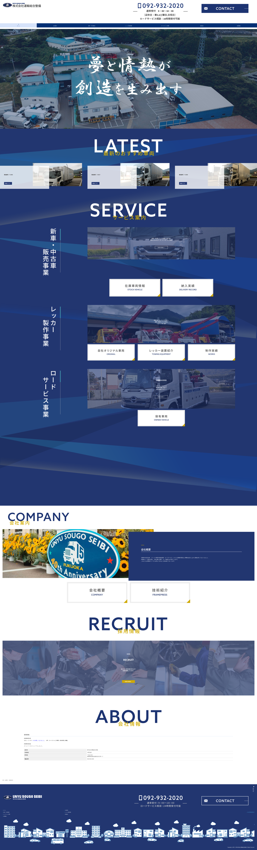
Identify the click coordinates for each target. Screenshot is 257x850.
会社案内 (55, 25)
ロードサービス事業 (165, 25)
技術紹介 (202, 25)
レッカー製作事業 (128, 25)
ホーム (18, 25)
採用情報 (238, 25)
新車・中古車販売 (91, 25)
